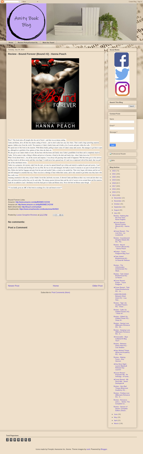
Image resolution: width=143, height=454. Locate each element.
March (116, 423)
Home (11, 42)
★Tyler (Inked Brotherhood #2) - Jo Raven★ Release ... (122, 259)
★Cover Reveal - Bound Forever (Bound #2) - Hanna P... (121, 225)
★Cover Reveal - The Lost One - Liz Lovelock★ (121, 233)
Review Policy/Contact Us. (28, 42)
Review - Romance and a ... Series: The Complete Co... (122, 402)
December (118, 198)
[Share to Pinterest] (62, 215)
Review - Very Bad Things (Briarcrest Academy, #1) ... (121, 388)
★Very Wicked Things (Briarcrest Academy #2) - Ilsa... (122, 352)
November (118, 201)
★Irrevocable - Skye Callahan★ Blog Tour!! (121, 339)
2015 (114, 192)
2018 (114, 183)
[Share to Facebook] (60, 215)
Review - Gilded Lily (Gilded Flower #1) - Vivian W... (121, 318)
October (117, 204)
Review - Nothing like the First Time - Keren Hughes (121, 217)
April (116, 420)
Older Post (97, 286)
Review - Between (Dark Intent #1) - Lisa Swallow (120, 345)
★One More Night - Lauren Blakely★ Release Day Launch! (120, 367)
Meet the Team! (48, 42)
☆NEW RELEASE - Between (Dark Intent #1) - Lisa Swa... (120, 297)
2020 (114, 177)
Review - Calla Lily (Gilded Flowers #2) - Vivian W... (121, 311)
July (115, 213)
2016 (114, 189)
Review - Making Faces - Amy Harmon (119, 359)
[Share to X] (58, 215)
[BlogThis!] (56, 215)
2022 (114, 171)
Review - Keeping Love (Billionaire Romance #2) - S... (122, 332)
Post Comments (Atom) (61, 292)
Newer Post (13, 286)
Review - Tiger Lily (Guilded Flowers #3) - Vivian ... (120, 305)
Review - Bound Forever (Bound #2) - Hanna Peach (121, 246)
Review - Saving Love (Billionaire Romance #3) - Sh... (122, 325)
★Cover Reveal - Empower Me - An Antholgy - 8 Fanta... (122, 374)
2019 (114, 180)
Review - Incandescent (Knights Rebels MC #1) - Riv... (122, 240)
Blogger (104, 449)
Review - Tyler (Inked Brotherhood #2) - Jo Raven (121, 276)
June (116, 414)
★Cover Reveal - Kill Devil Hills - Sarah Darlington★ (121, 381)
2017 (114, 186)
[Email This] (54, 215)
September (118, 207)
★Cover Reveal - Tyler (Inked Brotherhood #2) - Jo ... (122, 289)
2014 (114, 195)
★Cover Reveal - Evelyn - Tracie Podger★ (120, 282)
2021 (114, 174)
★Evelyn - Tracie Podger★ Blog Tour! (121, 252)
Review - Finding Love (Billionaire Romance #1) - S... (122, 395)
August (116, 210)
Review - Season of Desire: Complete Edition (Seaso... (121, 408)
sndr (88, 449)
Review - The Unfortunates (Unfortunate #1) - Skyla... (121, 268)
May (116, 417)
